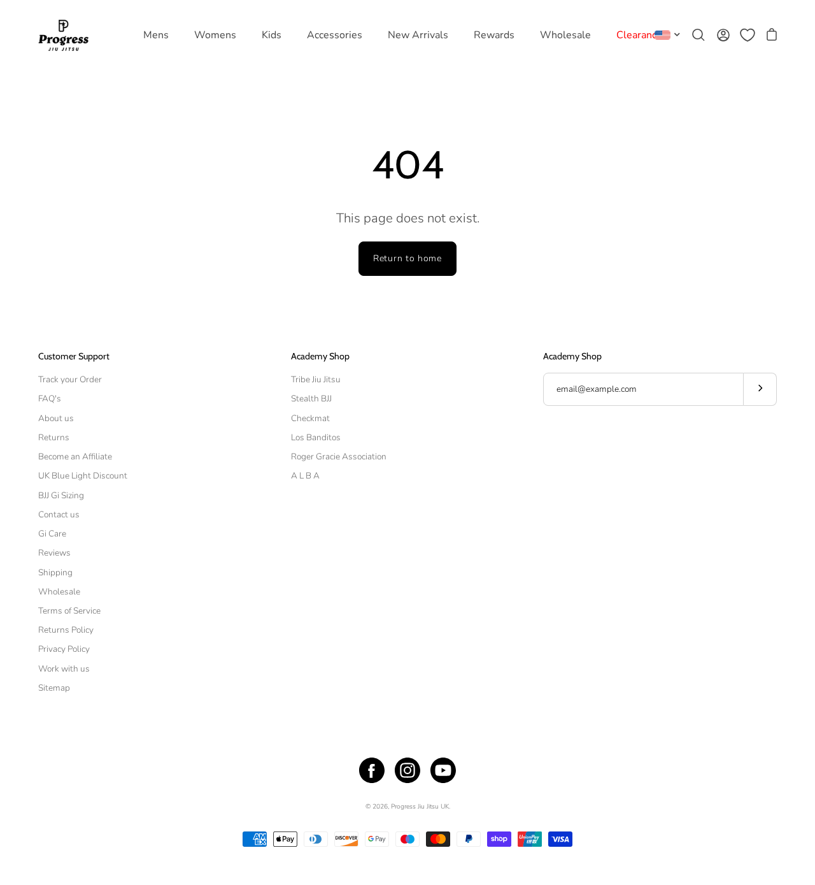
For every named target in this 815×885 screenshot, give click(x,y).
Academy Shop (320, 356)
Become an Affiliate (75, 456)
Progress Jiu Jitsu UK (420, 806)
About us (56, 418)
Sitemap (54, 688)
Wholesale (565, 35)
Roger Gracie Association (338, 456)
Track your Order (70, 379)
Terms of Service (69, 611)
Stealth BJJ (311, 398)
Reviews (54, 553)
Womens (215, 35)
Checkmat (310, 418)
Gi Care (52, 534)
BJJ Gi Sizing (61, 495)
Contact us (59, 514)
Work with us (64, 669)
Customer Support (74, 356)
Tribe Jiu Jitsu (316, 379)
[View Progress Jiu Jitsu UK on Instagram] (407, 770)
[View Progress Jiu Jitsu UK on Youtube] (443, 770)
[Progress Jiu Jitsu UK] (63, 35)
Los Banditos (316, 437)
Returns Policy (66, 630)
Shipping (55, 572)
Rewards (494, 35)
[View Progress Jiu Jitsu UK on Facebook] (372, 770)
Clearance (639, 35)
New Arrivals (418, 35)
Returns (53, 437)
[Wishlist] (748, 35)
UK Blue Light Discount (82, 476)
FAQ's (49, 398)
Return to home (407, 258)
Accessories (334, 35)
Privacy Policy (64, 649)
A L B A (305, 476)
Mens (156, 35)
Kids (271, 35)
